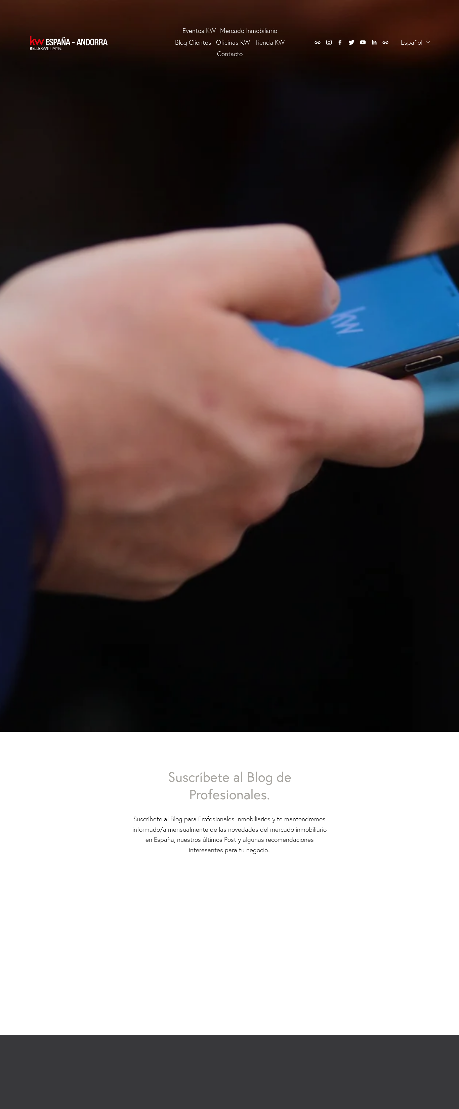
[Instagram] (329, 42)
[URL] (317, 42)
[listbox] (411, 42)
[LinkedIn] (374, 42)
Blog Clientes (193, 42)
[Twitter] (351, 42)
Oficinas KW (233, 42)
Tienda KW (270, 42)
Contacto (230, 54)
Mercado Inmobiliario (248, 31)
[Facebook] (340, 42)
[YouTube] (363, 42)
